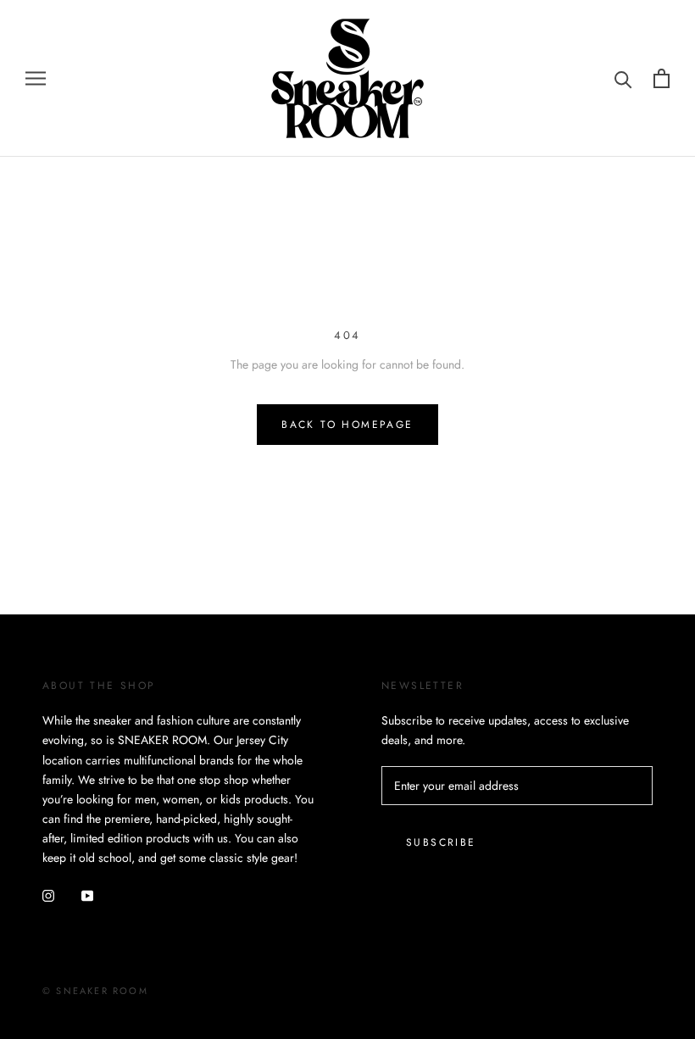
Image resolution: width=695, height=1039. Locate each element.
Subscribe (441, 842)
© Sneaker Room (95, 990)
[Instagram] (48, 894)
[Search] (623, 78)
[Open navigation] (35, 78)
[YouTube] (87, 894)
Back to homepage (347, 424)
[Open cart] (661, 78)
